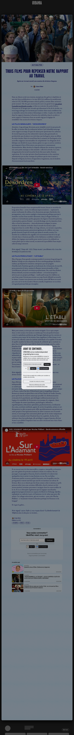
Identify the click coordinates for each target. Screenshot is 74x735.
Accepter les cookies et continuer (37, 382)
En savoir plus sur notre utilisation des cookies (37, 387)
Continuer (47, 364)
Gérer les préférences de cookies (37, 385)
